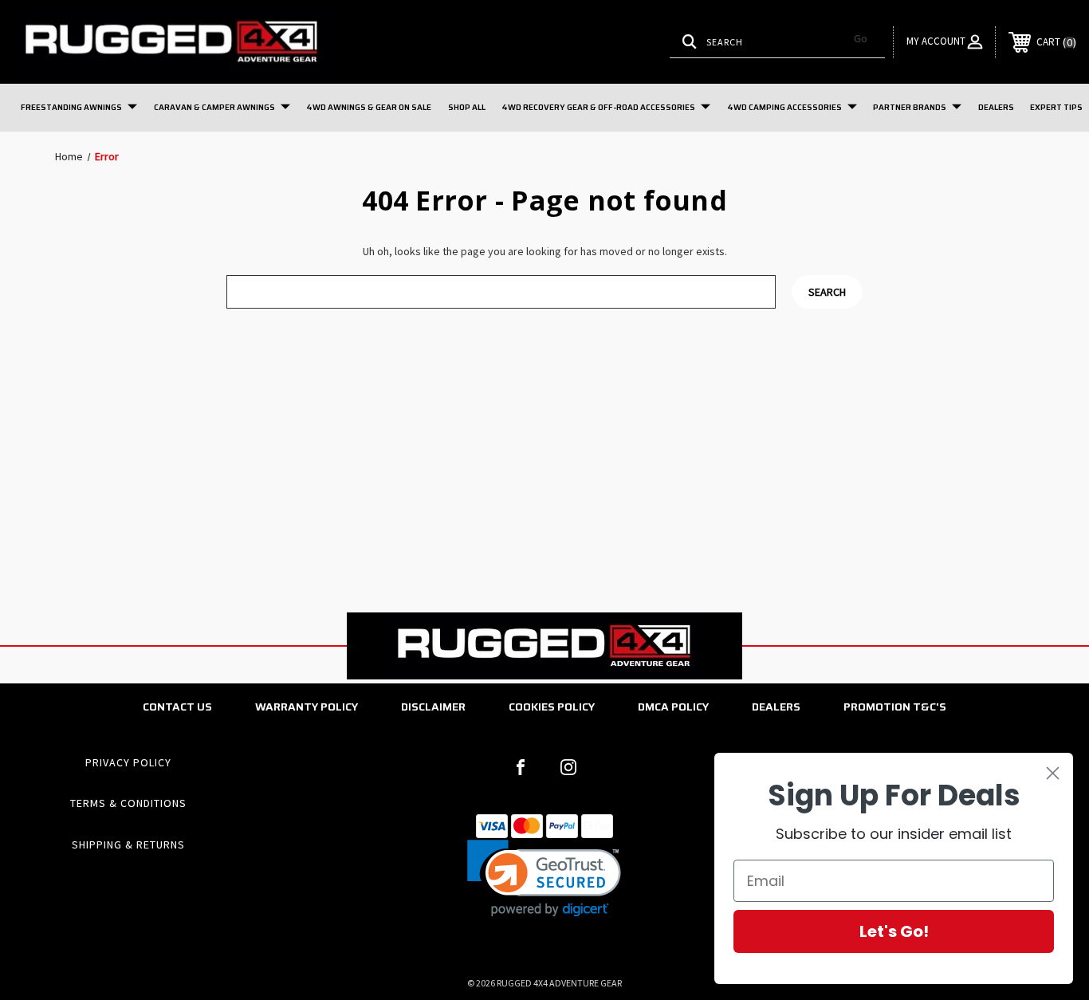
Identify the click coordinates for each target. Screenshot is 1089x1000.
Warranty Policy (306, 706)
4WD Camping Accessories (784, 107)
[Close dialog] (1053, 773)
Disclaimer (433, 706)
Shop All (467, 107)
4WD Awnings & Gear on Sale (368, 107)
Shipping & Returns (128, 844)
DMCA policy (673, 706)
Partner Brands (909, 107)
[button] (544, 878)
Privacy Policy (128, 762)
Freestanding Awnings (71, 107)
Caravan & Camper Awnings (214, 107)
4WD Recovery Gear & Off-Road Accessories (598, 107)
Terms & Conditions (128, 803)
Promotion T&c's (894, 706)
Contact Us (177, 706)
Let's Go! (894, 931)
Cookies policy (552, 706)
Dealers (996, 107)
